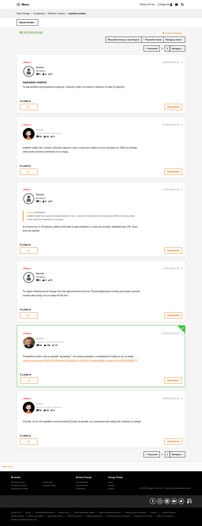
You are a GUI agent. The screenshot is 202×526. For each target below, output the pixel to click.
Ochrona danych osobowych (118, 516)
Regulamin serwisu (55, 516)
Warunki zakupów (74, 516)
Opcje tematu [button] (26, 22)
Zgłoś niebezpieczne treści (110, 513)
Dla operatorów (82, 482)
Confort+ (154, 513)
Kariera (111, 489)
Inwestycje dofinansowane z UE (24, 520)
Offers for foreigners (165, 516)
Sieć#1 (28, 513)
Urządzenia (38, 13)
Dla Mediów (80, 489)
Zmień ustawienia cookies (84, 513)
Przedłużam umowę (19, 485)
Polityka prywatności (94, 516)
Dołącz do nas (147, 4)
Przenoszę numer (18, 482)
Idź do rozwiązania (173, 33)
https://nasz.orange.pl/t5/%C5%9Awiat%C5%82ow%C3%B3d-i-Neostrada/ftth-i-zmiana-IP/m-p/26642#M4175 (80, 360)
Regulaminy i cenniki (19, 489)
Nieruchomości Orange (143, 516)
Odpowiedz (173, 107)
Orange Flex (16, 513)
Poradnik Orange (169, 513)
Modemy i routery (56, 13)
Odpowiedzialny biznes (44, 513)
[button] (182, 62)
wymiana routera (34, 82)
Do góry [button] (9, 466)
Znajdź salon (48, 482)
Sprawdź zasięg (49, 485)
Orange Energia (17, 516)
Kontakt (111, 485)
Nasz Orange (23, 13)
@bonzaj (31, 212)
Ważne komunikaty (35, 516)
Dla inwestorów (82, 485)
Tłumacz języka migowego (135, 513)
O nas (110, 482)
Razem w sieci (64, 513)
